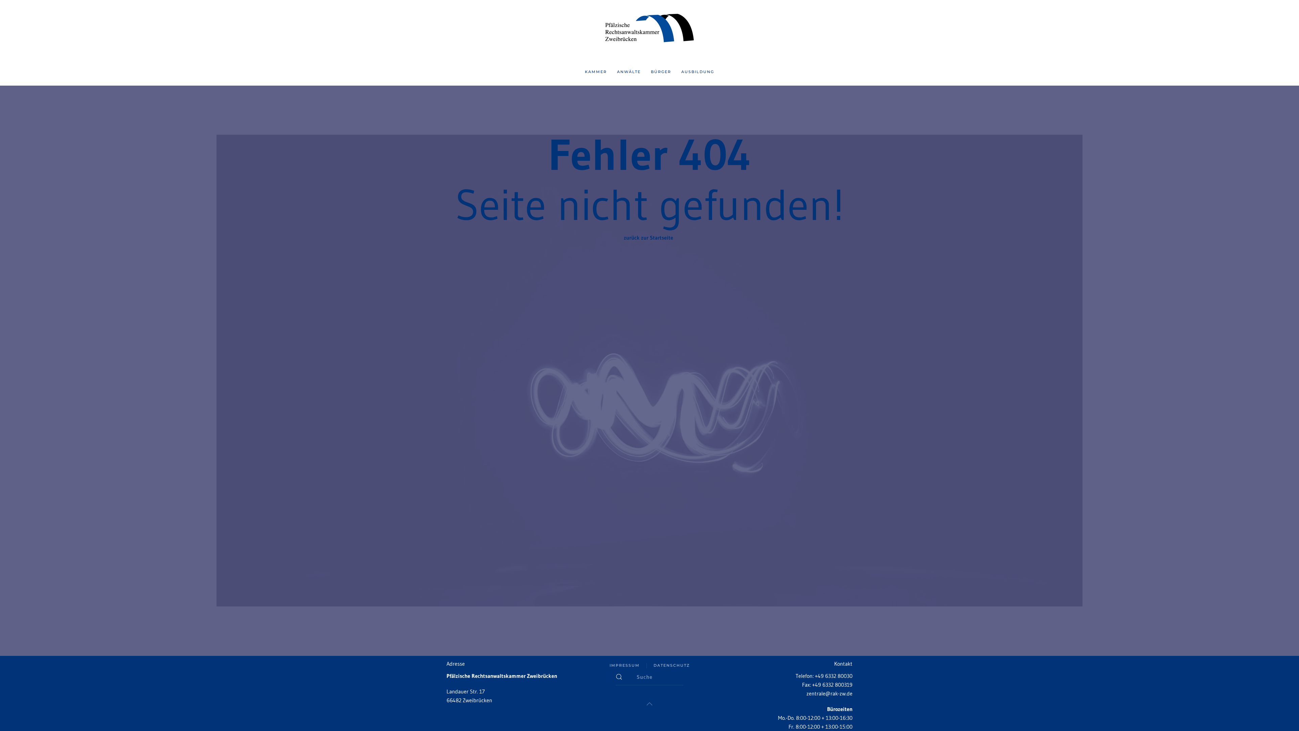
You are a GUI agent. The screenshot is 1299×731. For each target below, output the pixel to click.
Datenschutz (672, 665)
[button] (649, 704)
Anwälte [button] (629, 71)
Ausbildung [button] (697, 71)
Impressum (625, 665)
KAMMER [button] (596, 71)
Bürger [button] (661, 71)
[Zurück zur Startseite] (649, 29)
